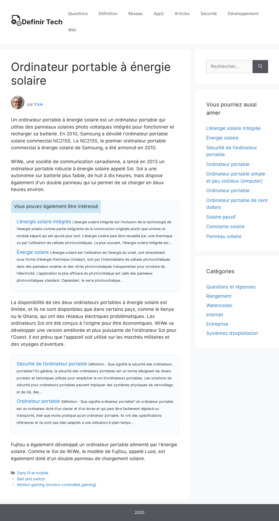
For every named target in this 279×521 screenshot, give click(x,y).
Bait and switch (31, 479)
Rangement (218, 296)
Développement (243, 13)
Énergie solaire (33, 252)
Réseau (135, 13)
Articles (182, 13)
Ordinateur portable (38, 401)
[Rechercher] (260, 66)
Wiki (72, 29)
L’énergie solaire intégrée (44, 221)
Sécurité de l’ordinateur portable (52, 364)
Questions (78, 13)
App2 (159, 13)
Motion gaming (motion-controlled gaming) (56, 484)
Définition (108, 13)
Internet (214, 314)
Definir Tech (42, 22)
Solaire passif (221, 217)
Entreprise (217, 324)
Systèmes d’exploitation (232, 333)
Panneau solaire (223, 236)
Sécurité (209, 13)
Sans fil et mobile (32, 473)
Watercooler (219, 305)
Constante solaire (225, 226)
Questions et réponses (231, 287)
